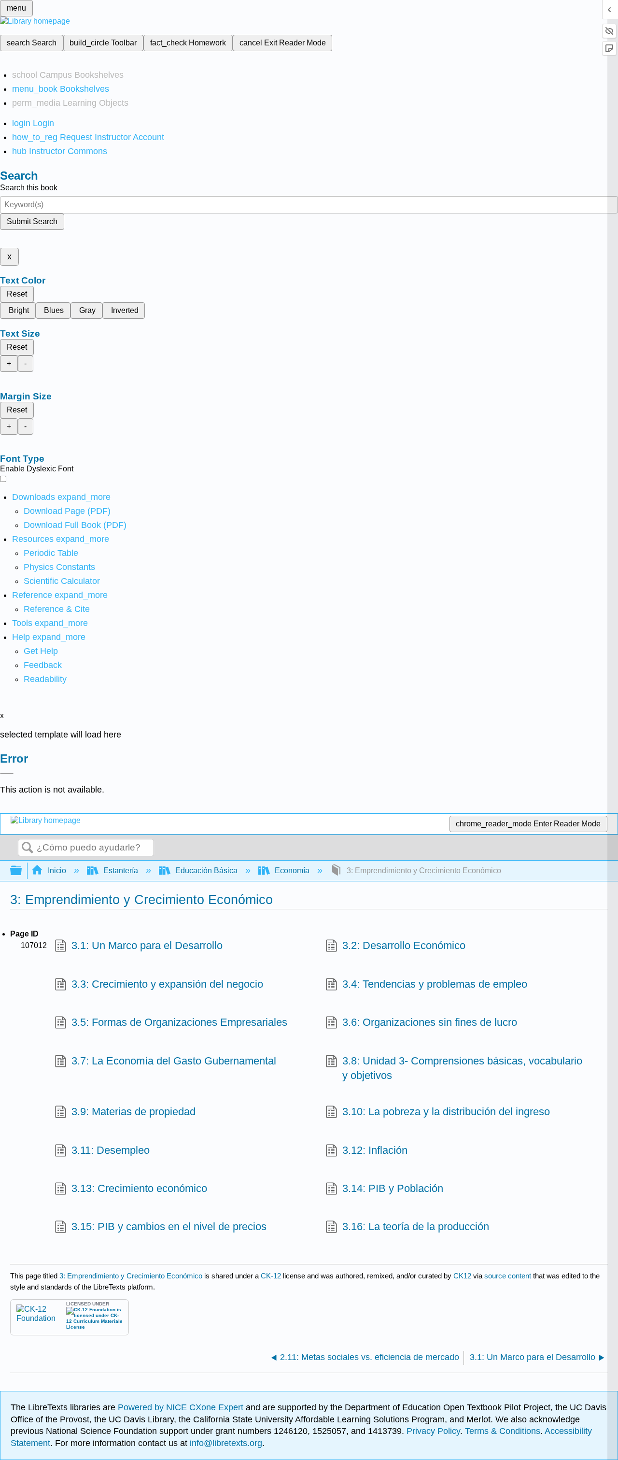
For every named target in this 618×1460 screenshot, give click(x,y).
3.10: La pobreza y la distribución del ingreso (446, 1112)
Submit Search (32, 221)
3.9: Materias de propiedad (133, 1112)
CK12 (462, 1276)
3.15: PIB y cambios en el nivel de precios (169, 1226)
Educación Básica (206, 870)
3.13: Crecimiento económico (139, 1188)
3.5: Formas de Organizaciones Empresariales (179, 1022)
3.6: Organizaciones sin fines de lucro (429, 1022)
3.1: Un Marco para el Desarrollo (147, 945)
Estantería (120, 870)
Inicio (57, 870)
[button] (43, 665)
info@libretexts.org (224, 1443)
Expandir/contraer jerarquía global (22, 871)
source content (507, 1276)
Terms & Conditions (502, 1431)
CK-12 (272, 1276)
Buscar (27, 848)
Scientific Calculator (62, 581)
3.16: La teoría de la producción (415, 1226)
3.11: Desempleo (110, 1150)
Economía (292, 870)
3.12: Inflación (374, 1150)
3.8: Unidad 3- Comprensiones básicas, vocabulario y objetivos (462, 1068)
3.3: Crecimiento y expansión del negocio (167, 984)
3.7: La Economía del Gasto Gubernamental (173, 1061)
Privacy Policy (433, 1431)
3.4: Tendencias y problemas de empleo (434, 984)
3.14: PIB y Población (392, 1188)
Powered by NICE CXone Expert (182, 1407)
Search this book (28, 188)
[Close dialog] (7, 773)
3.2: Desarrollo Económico (403, 945)
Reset (17, 294)
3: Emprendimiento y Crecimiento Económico (130, 1276)
